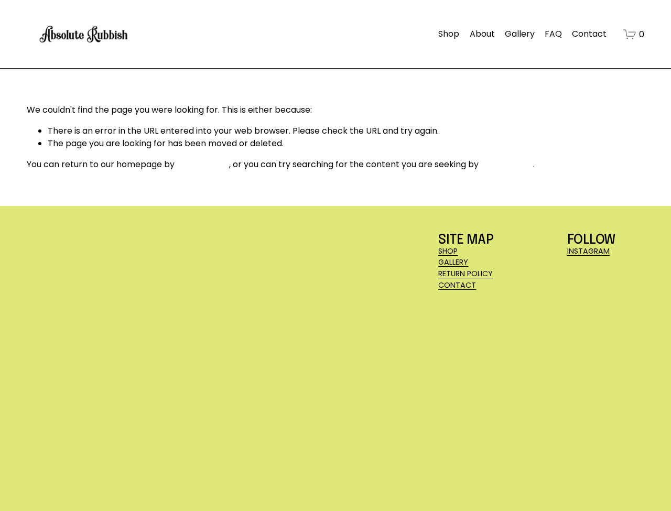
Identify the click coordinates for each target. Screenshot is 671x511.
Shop (448, 34)
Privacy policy (153, 478)
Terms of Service (218, 478)
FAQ (553, 34)
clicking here (203, 164)
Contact (589, 34)
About (482, 34)
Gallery (520, 34)
